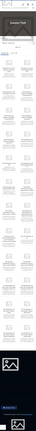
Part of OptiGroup (26, 414)
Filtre (16, 47)
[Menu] (32, 4)
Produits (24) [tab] (4, 53)
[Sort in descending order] (33, 43)
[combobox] (16, 43)
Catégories (4, 38)
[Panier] (28, 4)
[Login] (22, 4)
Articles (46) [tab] (13, 53)
